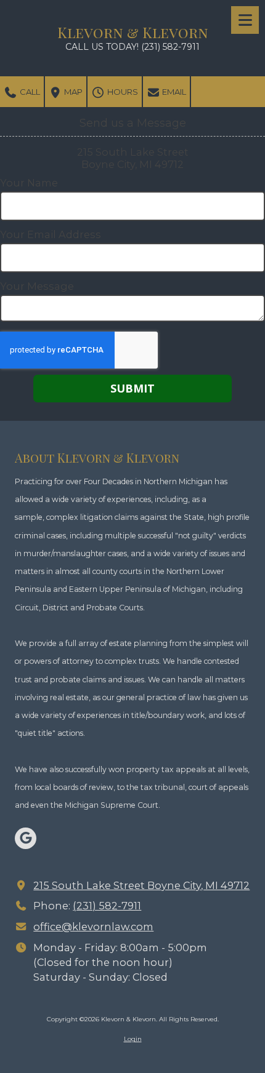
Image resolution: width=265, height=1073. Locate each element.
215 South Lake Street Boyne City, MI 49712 (141, 885)
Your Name (29, 183)
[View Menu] (245, 20)
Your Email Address (50, 234)
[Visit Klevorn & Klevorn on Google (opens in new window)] (25, 838)
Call (29, 92)
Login (133, 1039)
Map (72, 92)
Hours (121, 92)
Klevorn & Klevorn (132, 32)
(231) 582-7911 (107, 905)
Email (173, 92)
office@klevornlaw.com (93, 926)
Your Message (37, 286)
